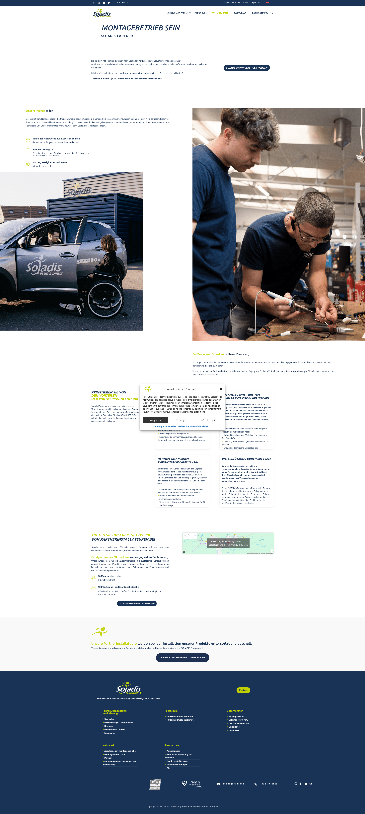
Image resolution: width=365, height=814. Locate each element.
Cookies (214, 806)
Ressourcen (240, 12)
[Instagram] (99, 3)
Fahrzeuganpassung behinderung (115, 712)
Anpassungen (173, 751)
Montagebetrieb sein (114, 754)
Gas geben (109, 719)
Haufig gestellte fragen (178, 761)
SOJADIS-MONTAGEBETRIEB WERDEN (246, 67)
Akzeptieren (155, 420)
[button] (221, 389)
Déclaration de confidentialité (193, 426)
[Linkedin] (109, 3)
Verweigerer (182, 420)
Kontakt (243, 690)
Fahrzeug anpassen (177, 12)
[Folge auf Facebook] (300, 783)
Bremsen (108, 726)
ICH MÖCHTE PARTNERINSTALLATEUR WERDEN (183, 657)
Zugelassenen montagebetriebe (120, 751)
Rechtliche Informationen (195, 806)
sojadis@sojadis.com (234, 783)
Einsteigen (109, 733)
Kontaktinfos (260, 12)
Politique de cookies (165, 426)
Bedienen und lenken (114, 729)
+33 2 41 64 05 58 (120, 3)
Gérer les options (209, 420)
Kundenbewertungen (177, 764)
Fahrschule (200, 12)
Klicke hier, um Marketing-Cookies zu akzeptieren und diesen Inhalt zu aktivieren (228, 543)
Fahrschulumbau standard (180, 716)
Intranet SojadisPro (252, 3)
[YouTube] (104, 3)
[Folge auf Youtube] (310, 783)
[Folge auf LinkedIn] (305, 783)
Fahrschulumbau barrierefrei (181, 720)
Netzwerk (108, 745)
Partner (108, 758)
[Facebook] (93, 3)
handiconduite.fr (232, 3)
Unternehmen (220, 12)
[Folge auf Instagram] (295, 783)
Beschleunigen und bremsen (118, 722)
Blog (169, 768)
